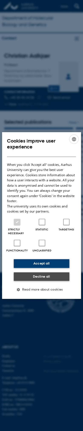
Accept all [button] (41, 263)
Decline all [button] (41, 276)
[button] (41, 289)
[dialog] (41, 215)
